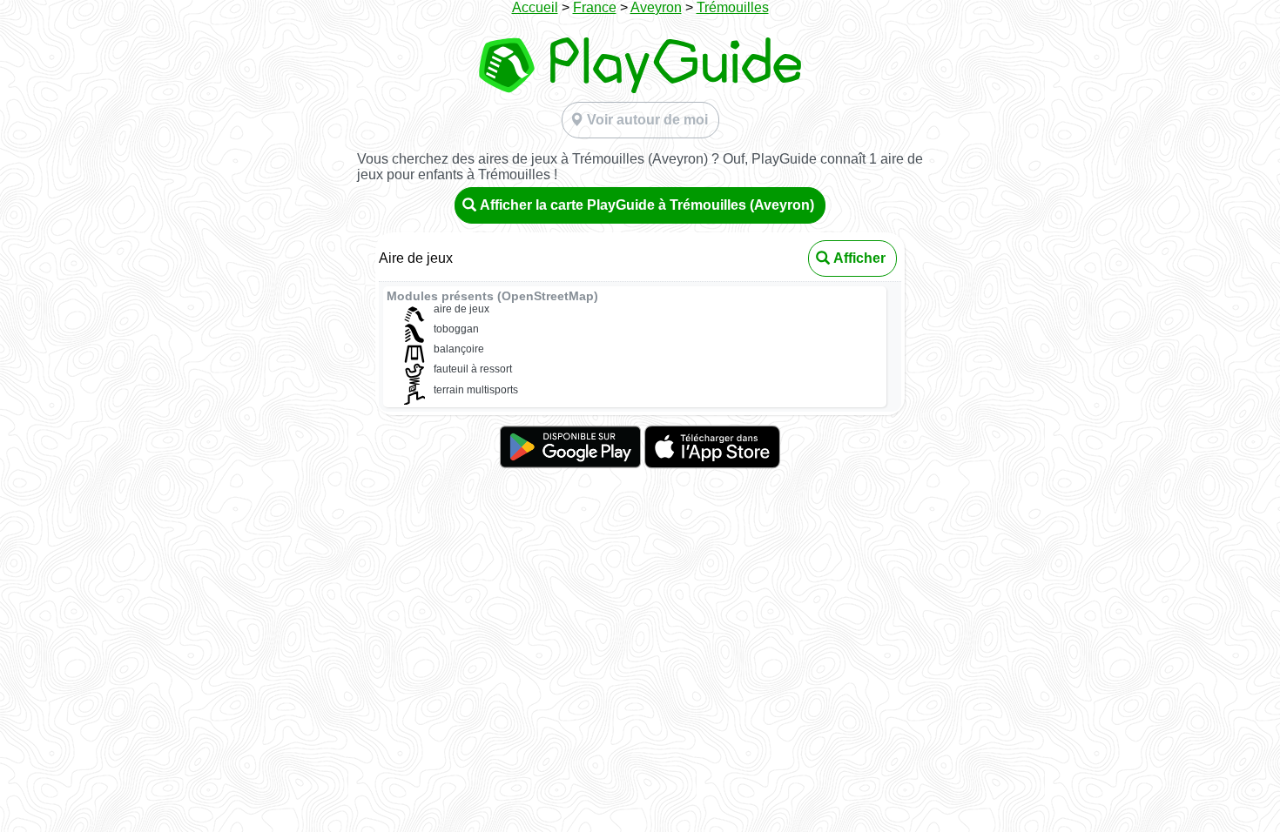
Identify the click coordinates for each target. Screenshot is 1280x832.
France (594, 7)
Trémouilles (733, 7)
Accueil (535, 7)
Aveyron (656, 7)
